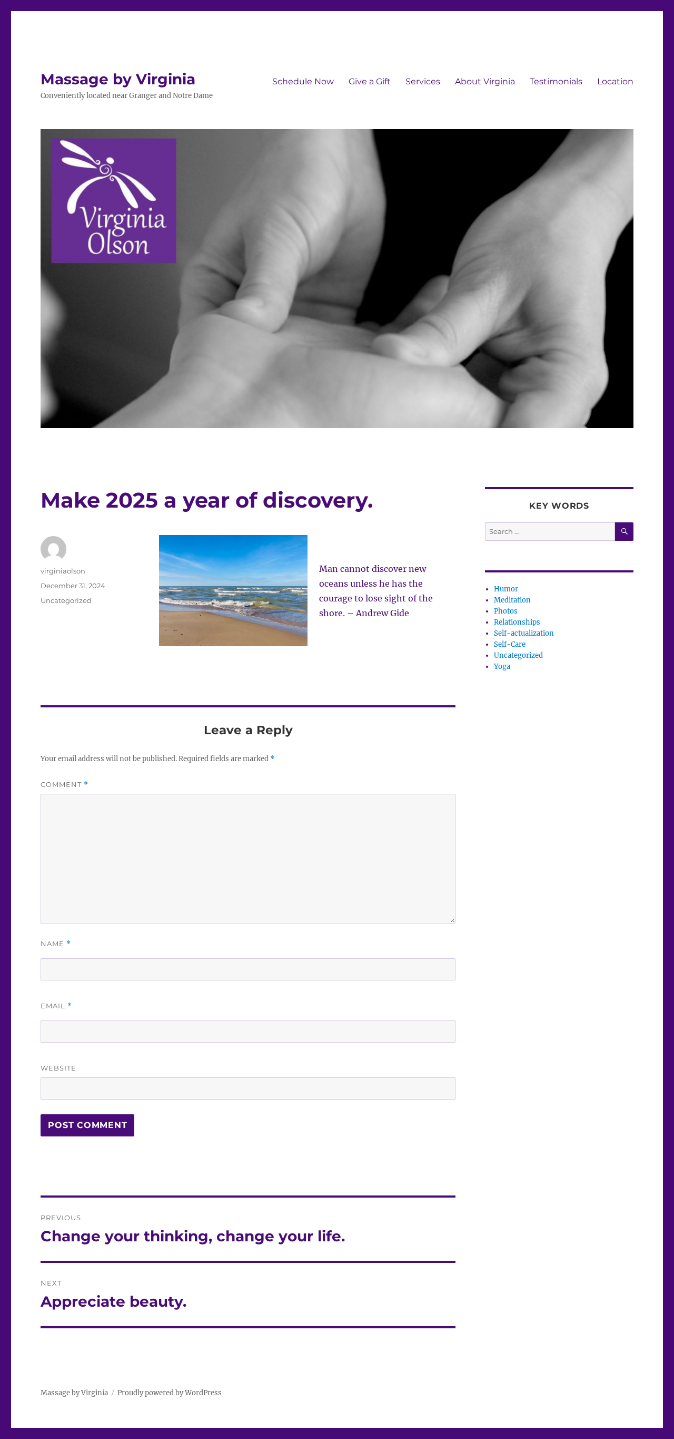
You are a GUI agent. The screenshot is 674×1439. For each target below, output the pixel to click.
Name (56, 943)
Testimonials (556, 81)
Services (422, 81)
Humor (506, 589)
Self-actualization (524, 633)
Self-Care (510, 644)
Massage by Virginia (118, 79)
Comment (64, 784)
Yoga (502, 666)
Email (56, 1006)
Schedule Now (303, 81)
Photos (506, 611)
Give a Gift (370, 81)
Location (615, 81)
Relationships (517, 622)
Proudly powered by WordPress (169, 1392)
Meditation (512, 600)
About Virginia (485, 81)
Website (58, 1068)
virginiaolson (63, 571)
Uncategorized (66, 600)
